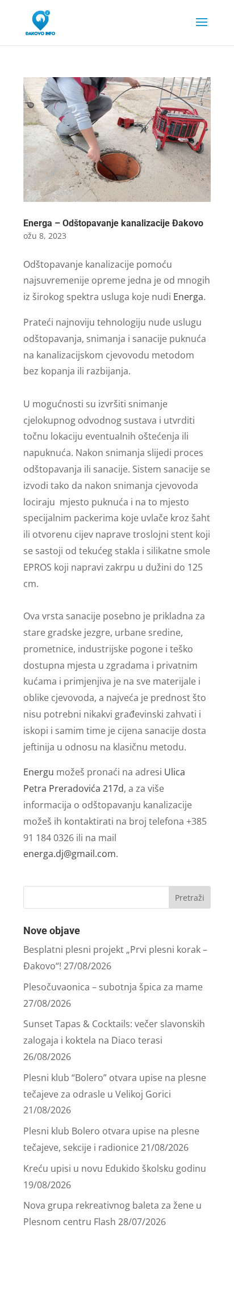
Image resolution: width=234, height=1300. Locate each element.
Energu (39, 772)
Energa (188, 296)
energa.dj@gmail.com (69, 853)
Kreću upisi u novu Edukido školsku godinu (114, 1168)
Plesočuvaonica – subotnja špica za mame (113, 987)
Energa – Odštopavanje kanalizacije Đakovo (113, 223)
